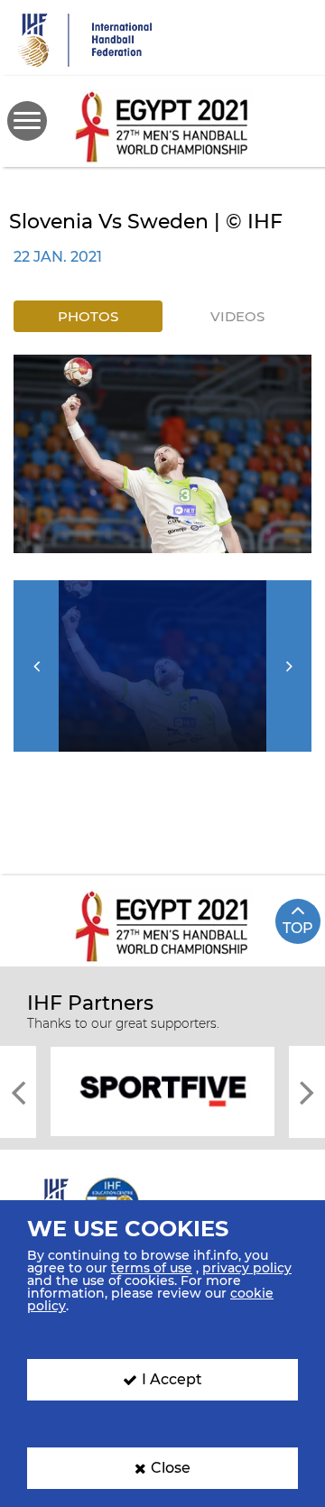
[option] (162, 454)
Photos (88, 316)
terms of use (151, 1268)
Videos (237, 316)
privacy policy (247, 1268)
